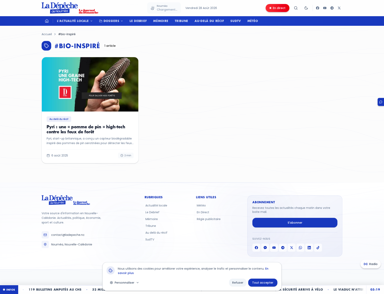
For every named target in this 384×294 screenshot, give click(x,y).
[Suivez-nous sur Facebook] (317, 8)
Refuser (237, 283)
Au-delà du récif (209, 21)
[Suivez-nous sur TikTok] (318, 248)
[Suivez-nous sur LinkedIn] (309, 248)
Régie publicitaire (209, 219)
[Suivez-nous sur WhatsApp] (300, 248)
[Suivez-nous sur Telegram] (332, 8)
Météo (252, 21)
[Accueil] (47, 21)
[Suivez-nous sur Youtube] (325, 8)
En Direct (203, 212)
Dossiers (111, 21)
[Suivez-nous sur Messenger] (265, 248)
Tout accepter (262, 283)
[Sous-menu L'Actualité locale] (92, 21)
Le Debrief (138, 21)
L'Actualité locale (73, 21)
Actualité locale (156, 205)
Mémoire (160, 21)
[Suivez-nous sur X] (339, 8)
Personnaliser (124, 283)
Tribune (181, 21)
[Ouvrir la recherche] (296, 8)
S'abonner (295, 223)
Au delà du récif (156, 233)
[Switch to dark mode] (306, 8)
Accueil (47, 34)
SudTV (235, 21)
